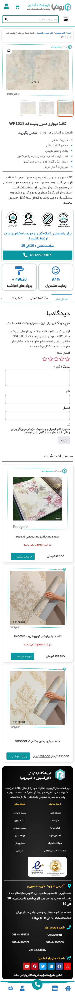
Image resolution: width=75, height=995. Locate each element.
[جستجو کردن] (5, 19)
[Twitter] (42, 966)
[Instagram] (67, 966)
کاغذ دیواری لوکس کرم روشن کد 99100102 (37, 637)
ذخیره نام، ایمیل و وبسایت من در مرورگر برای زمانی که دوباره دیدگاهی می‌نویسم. (40, 430)
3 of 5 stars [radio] (56, 358)
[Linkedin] (51, 966)
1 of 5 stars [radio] (67, 358)
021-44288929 (20, 935)
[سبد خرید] (17, 7)
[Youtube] (26, 966)
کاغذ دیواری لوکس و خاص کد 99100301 (37, 741)
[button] (66, 19)
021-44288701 (20, 942)
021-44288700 (55, 942)
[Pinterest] (34, 966)
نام (68, 391)
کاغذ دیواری (60, 33)
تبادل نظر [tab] (61, 298)
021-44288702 (37, 950)
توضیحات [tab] (16, 298)
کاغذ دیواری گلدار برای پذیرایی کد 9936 (37, 537)
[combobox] (33, 19)
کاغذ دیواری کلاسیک (45, 33)
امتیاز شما (63, 352)
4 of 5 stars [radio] (50, 358)
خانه (69, 33)
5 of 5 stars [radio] (44, 358)
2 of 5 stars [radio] (61, 358)
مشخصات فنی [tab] (39, 298)
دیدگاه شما (61, 366)
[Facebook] (59, 966)
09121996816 (55, 935)
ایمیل (66, 407)
